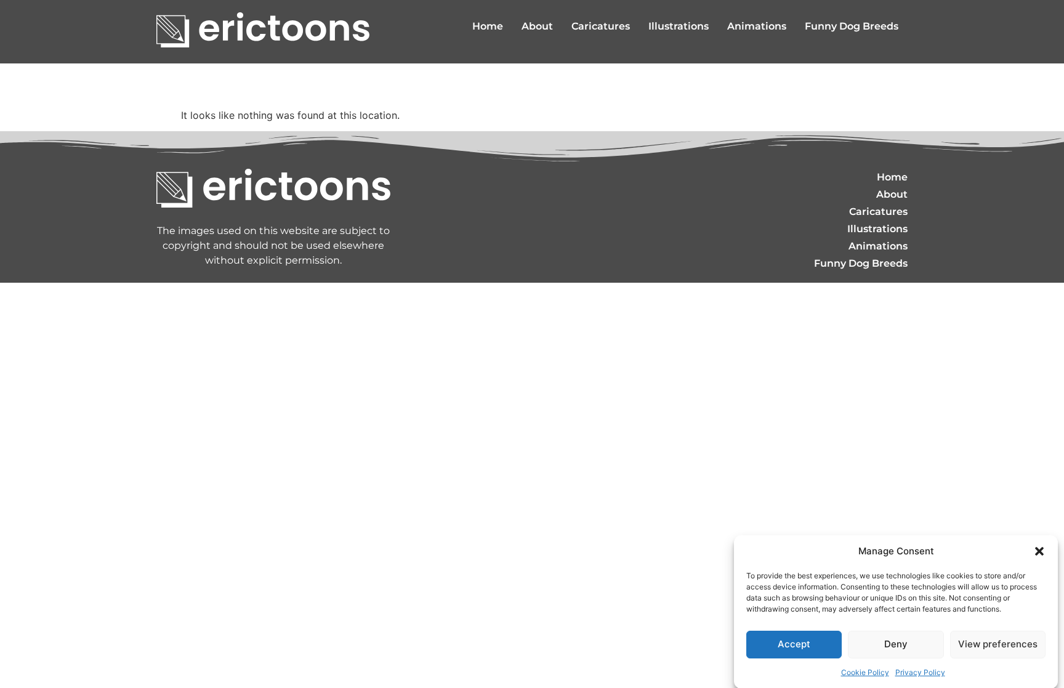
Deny (896, 644)
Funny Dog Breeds (851, 26)
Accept (794, 644)
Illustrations (678, 26)
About (537, 26)
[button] (1039, 551)
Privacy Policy (920, 672)
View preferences (998, 644)
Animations (756, 26)
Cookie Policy (865, 672)
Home (487, 26)
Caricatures (600, 26)
